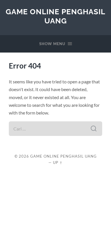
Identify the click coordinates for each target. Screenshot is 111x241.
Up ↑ (58, 162)
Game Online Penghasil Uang (55, 16)
